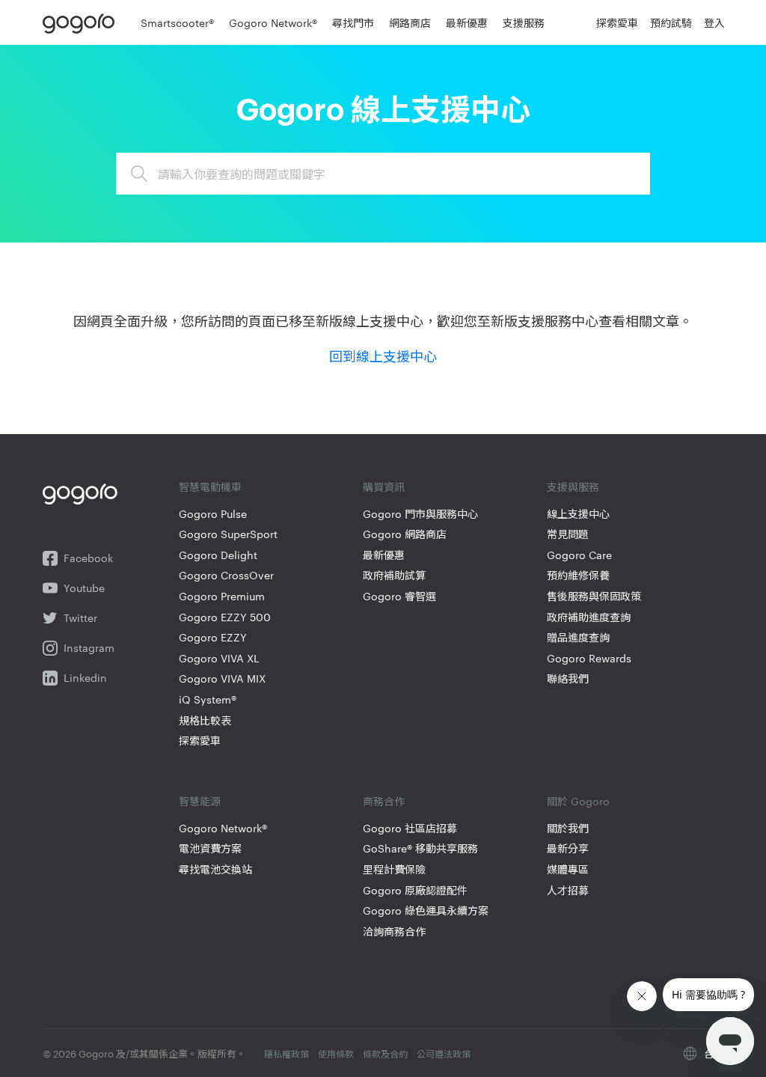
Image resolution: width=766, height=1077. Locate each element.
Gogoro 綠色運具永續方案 (425, 910)
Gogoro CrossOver (226, 575)
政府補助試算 (394, 575)
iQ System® (207, 699)
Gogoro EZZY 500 (225, 617)
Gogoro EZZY (213, 637)
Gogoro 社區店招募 (410, 828)
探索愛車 (200, 740)
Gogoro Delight (218, 555)
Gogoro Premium (222, 596)
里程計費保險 (394, 869)
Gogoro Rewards (589, 658)
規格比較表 (205, 720)
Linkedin (85, 678)
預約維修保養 (578, 575)
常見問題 (568, 534)
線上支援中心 (578, 514)
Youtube (84, 588)
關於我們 (568, 828)
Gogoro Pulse (213, 514)
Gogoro (82, 22)
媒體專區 (568, 869)
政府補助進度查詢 (589, 617)
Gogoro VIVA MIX (222, 678)
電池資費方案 (210, 848)
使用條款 (336, 1053)
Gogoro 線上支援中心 (383, 111)
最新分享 (568, 848)
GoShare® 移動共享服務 (420, 848)
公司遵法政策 (444, 1053)
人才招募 (568, 890)
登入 (714, 22)
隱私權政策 (286, 1053)
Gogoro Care (579, 555)
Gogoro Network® (223, 828)
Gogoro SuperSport (228, 534)
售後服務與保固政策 (594, 596)
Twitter (80, 618)
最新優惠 (384, 555)
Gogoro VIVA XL (219, 658)
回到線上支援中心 (383, 355)
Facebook (88, 558)
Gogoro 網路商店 (405, 534)
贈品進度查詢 (578, 637)
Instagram (89, 648)
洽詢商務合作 (394, 931)
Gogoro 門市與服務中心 (420, 514)
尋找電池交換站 (215, 869)
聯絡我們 (568, 678)
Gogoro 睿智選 (399, 596)
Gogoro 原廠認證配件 (415, 890)
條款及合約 (385, 1053)
